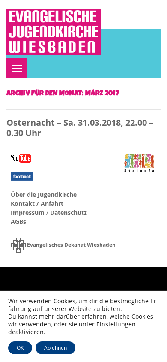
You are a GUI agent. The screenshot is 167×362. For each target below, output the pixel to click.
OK (20, 347)
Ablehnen (55, 347)
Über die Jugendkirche (44, 194)
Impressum (28, 212)
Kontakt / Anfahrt (37, 203)
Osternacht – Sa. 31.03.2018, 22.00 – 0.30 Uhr (79, 128)
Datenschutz (68, 212)
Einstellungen (116, 324)
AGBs (18, 221)
